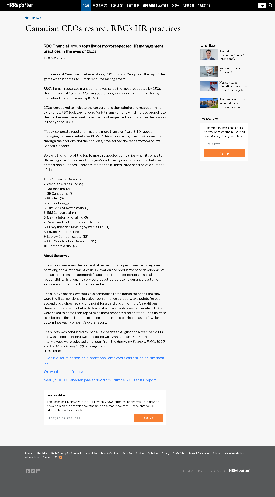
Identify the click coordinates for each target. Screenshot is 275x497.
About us (140, 453)
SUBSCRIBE (188, 5)
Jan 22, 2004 (50, 58)
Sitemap (47, 457)
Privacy (165, 453)
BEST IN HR (133, 5)
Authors (216, 453)
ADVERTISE (204, 5)
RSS (57, 457)
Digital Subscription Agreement (66, 453)
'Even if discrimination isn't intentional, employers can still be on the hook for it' (233, 55)
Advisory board (32, 457)
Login (262, 5)
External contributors (234, 453)
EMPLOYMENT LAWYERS (155, 5)
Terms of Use (91, 453)
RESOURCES (117, 5)
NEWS (86, 5)
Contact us (153, 453)
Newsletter (42, 453)
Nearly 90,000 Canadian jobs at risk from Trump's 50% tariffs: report (100, 380)
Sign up (148, 417)
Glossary (29, 453)
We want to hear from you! (66, 372)
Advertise (127, 453)
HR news (36, 17)
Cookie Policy (179, 453)
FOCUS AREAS (100, 5)
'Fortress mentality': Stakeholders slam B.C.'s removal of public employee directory (232, 103)
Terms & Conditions (110, 453)
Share (62, 58)
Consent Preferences (199, 453)
